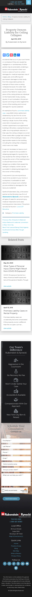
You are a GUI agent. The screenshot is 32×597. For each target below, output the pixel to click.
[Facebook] (5, 564)
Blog (9, 17)
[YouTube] (27, 564)
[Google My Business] (16, 568)
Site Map (16, 551)
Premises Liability (18, 213)
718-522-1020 (19, 4)
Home (5, 17)
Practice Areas (16, 546)
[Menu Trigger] (28, 2)
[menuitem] (16, 543)
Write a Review (16, 553)
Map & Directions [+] (16, 536)
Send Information (11, 499)
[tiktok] (14, 564)
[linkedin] (23, 564)
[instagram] (9, 564)
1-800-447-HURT (16, 2)
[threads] (18, 564)
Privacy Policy (16, 556)
